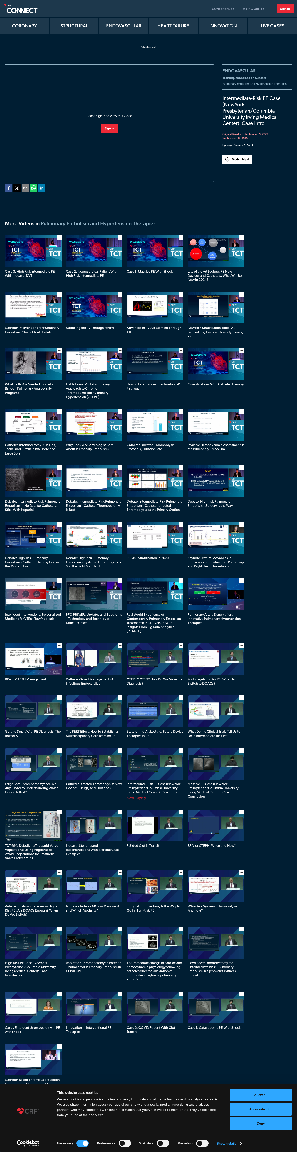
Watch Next (240, 159)
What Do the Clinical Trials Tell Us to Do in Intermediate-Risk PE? (214, 734)
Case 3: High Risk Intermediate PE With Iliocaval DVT (30, 274)
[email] (25, 188)
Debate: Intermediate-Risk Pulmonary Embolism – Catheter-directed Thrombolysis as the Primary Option (154, 506)
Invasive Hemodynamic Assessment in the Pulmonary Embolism (216, 447)
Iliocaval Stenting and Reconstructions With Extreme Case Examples (92, 850)
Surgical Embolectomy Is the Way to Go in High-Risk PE (153, 908)
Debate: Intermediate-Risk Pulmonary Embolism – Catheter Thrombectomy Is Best (93, 506)
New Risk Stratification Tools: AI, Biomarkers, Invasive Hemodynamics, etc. (215, 332)
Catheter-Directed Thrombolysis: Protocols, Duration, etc (151, 447)
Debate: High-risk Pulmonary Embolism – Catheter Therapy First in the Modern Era (32, 562)
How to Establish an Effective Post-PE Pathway (154, 386)
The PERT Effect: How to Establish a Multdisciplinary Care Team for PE (92, 734)
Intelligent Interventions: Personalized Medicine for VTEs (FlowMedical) (33, 617)
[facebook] (8, 188)
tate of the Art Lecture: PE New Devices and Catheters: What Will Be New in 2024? (215, 276)
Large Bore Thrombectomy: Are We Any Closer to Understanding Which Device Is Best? (31, 788)
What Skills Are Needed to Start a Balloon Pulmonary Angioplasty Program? (29, 389)
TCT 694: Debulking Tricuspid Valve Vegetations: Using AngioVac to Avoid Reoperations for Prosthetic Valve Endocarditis (31, 852)
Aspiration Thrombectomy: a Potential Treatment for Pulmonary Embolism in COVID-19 (94, 967)
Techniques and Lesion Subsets (244, 78)
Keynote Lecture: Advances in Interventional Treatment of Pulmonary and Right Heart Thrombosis (216, 562)
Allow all (260, 1095)
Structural (74, 26)
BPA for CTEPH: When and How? (212, 846)
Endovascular (123, 26)
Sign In (285, 8)
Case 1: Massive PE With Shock (150, 271)
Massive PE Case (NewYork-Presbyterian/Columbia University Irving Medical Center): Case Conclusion (213, 790)
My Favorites (254, 8)
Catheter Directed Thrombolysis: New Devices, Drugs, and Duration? (94, 786)
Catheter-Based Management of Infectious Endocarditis (89, 681)
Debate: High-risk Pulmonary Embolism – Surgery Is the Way (210, 504)
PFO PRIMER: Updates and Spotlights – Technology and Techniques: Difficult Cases (94, 619)
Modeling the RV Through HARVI (90, 328)
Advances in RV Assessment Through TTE (154, 330)
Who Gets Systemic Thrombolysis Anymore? (212, 908)
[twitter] (17, 188)
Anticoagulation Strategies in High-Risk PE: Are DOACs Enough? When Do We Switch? (31, 911)
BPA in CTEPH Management (25, 679)
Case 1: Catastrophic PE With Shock (214, 1028)
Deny (261, 1123)
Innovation (223, 26)
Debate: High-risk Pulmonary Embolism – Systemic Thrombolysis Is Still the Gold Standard (93, 562)
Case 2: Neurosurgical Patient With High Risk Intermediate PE (92, 274)
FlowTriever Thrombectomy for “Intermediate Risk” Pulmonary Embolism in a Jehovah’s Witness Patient (212, 969)
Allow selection (260, 1109)
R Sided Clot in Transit (143, 846)
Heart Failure (173, 26)
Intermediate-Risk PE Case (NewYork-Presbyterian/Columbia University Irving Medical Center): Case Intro (154, 788)
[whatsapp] (33, 188)
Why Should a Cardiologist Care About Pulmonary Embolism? (89, 447)
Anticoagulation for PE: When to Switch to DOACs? (211, 681)
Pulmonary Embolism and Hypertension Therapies (254, 84)
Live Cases (272, 26)
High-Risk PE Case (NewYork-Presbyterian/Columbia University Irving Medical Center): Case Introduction (30, 969)
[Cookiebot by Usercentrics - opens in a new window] (28, 1143)
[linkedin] (41, 188)
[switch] (125, 1143)
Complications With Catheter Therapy (216, 384)
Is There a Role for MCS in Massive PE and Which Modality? (93, 908)
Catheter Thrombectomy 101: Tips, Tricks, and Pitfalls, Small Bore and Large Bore (30, 449)
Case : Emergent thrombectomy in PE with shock (32, 1030)
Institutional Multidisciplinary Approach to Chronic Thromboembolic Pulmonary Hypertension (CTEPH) (88, 391)
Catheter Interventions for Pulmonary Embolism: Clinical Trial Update (32, 330)
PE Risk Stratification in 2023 (148, 558)
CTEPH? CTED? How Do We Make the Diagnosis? (154, 681)
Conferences (223, 8)
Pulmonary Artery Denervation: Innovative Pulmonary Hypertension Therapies (214, 619)
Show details (226, 1143)
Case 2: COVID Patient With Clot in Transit (153, 1030)
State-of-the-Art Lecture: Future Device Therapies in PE (155, 734)
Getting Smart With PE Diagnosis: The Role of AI (33, 734)
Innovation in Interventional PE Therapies (88, 1030)
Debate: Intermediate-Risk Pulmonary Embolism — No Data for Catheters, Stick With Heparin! (32, 506)
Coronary (24, 26)
